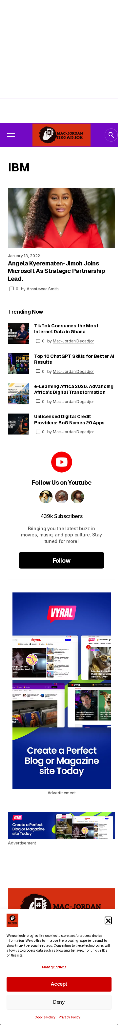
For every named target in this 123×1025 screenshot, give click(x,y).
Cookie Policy (44, 1017)
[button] (108, 920)
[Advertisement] (61, 61)
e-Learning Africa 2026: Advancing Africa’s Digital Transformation (73, 389)
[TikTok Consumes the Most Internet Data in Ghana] (18, 333)
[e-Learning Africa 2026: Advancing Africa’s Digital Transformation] (18, 393)
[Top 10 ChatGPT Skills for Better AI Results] (18, 363)
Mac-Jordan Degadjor (73, 340)
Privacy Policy (69, 1017)
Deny (59, 1002)
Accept (59, 984)
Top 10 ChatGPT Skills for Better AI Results (74, 359)
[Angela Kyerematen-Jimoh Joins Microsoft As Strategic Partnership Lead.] (61, 218)
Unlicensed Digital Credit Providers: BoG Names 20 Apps (69, 419)
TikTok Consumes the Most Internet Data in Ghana (66, 329)
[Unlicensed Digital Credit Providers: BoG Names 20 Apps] (18, 424)
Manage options (54, 967)
